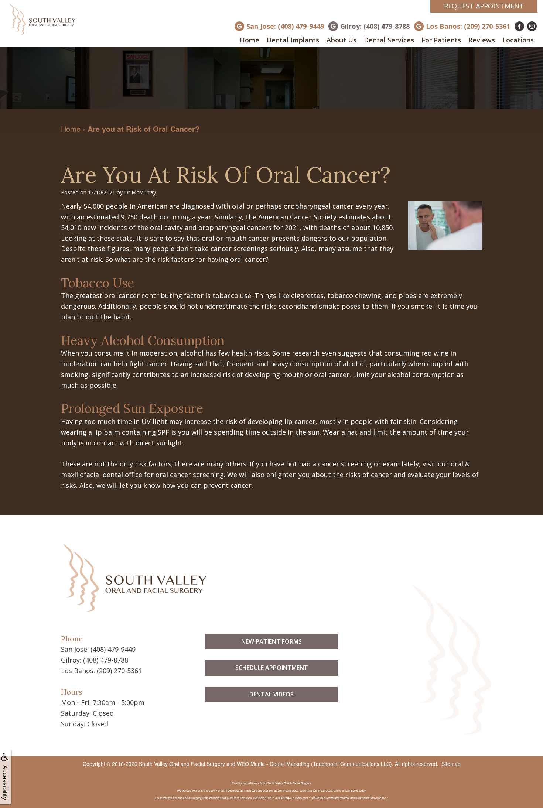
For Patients (441, 39)
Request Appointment (484, 5)
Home (249, 39)
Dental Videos (271, 694)
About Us (341, 39)
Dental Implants (293, 39)
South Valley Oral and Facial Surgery (182, 763)
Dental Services (389, 39)
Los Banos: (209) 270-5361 (468, 26)
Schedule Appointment (271, 668)
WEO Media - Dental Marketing (273, 763)
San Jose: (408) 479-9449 (285, 26)
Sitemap (451, 763)
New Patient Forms (271, 641)
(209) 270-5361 (119, 670)
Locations (518, 39)
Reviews (481, 39)
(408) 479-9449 (113, 649)
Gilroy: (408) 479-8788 (375, 26)
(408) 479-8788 (105, 659)
